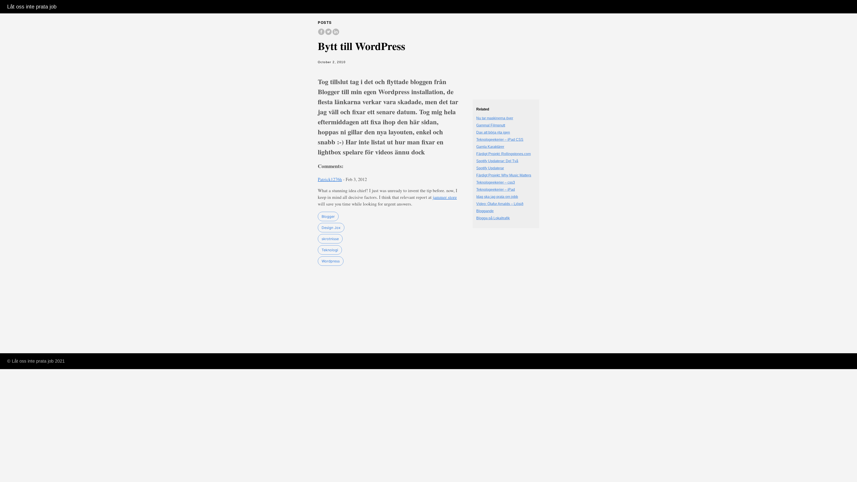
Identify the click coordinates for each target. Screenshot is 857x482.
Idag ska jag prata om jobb (497, 197)
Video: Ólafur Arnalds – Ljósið (499, 204)
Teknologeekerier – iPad (495, 189)
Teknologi (330, 250)
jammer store (445, 197)
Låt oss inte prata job (31, 7)
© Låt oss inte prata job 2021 (36, 361)
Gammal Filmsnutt (490, 125)
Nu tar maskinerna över (494, 118)
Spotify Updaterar (490, 168)
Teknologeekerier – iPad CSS (499, 139)
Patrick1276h (330, 179)
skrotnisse (330, 239)
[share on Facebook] (321, 34)
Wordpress (331, 261)
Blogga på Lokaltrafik (493, 218)
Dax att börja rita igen (493, 132)
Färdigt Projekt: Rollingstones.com (503, 154)
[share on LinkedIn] (335, 34)
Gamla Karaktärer (490, 147)
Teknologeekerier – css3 (495, 182)
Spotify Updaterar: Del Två (497, 161)
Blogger (328, 216)
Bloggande (485, 211)
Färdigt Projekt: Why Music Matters (503, 175)
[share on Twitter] (328, 34)
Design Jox (331, 227)
